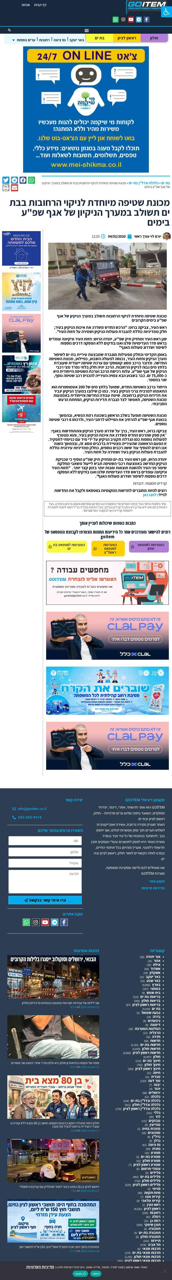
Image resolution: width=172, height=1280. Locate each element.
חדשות (155, 1040)
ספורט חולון (151, 1160)
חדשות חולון (151, 1048)
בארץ (156, 984)
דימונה (155, 1024)
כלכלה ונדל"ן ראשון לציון (141, 1108)
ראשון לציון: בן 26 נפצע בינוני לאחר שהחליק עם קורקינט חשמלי (59, 1186)
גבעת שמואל (150, 1012)
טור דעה (154, 1080)
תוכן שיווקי (152, 1224)
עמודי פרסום (150, 1168)
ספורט (155, 1152)
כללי (157, 1112)
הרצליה (154, 1032)
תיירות (155, 1240)
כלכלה (155, 1096)
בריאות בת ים (150, 996)
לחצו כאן (149, 494)
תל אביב (154, 1244)
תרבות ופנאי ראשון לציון (142, 1260)
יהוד (157, 1088)
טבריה (155, 1076)
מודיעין (155, 1124)
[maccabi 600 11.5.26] (21, 268)
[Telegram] (139, 20)
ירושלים (154, 1092)
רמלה (156, 1216)
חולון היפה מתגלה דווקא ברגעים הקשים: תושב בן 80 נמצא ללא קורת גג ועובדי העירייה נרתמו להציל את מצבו (54, 1125)
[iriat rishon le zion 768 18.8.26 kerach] (107, 713)
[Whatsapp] (116, 20)
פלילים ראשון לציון (146, 1184)
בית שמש (153, 992)
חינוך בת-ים (151, 1060)
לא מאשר (80, 1273)
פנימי (156, 1188)
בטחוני (155, 988)
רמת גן (155, 1220)
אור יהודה (153, 956)
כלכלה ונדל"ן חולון (146, 1104)
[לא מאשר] (165, 1271)
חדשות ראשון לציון (146, 1052)
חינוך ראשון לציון (147, 1068)
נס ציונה (59, 39)
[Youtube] (131, 20)
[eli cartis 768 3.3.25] (107, 658)
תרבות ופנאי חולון (147, 1256)
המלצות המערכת (147, 1028)
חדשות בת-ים (150, 1044)
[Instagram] (123, 20)
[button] (166, 11)
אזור (157, 960)
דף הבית (40, 4)
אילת (156, 964)
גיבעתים (154, 1020)
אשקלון (155, 972)
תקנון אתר (157, 881)
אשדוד (155, 968)
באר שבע (153, 980)
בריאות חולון (151, 1000)
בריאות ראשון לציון (146, 1004)
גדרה (156, 1016)
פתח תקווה (152, 1192)
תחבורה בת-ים (149, 1232)
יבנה (157, 1084)
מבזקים (154, 1120)
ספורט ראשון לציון (146, 1164)
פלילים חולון (151, 1180)
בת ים (100, 38)
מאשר (95, 1273)
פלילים (155, 1172)
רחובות (44, 39)
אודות (26, 4)
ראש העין (153, 1204)
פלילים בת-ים (150, 1176)
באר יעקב (76, 39)
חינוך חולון (152, 1064)
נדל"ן (156, 1136)
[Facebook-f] (147, 20)
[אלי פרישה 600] (21, 392)
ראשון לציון (127, 38)
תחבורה (154, 1228)
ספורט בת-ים (150, 1156)
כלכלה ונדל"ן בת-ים (144, 182)
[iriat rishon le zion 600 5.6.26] (21, 309)
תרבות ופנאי (151, 1248)
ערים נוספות (26, 39)
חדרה (156, 1036)
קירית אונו (152, 1196)
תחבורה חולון (150, 1236)
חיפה (156, 1072)
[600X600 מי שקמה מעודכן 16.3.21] (86, 171)
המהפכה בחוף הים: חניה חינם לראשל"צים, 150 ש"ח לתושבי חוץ (59, 1247)
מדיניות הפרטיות (40, 1267)
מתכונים (154, 1132)
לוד (157, 1116)
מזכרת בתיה (151, 1128)
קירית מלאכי (150, 1200)
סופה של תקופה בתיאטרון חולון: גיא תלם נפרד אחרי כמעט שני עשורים (55, 1063)
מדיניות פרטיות (153, 888)
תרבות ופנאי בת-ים (146, 1252)
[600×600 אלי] (21, 431)
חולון (154, 38)
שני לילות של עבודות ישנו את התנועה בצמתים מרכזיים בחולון (60, 1003)
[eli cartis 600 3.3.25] (21, 351)
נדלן (157, 1140)
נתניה (156, 1148)
